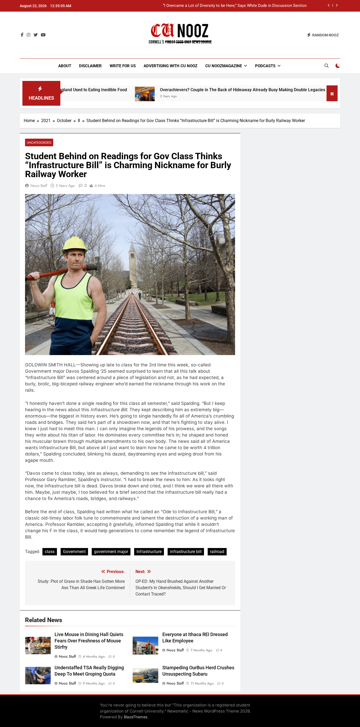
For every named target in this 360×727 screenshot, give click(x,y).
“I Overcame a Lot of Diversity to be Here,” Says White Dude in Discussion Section (235, 6)
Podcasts (265, 66)
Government (74, 551)
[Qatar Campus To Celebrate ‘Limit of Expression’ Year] (320, 96)
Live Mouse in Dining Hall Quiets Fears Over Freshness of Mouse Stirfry (89, 641)
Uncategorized (39, 142)
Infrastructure (149, 551)
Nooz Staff (39, 185)
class (50, 551)
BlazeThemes (136, 717)
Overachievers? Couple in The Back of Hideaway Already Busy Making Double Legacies (220, 89)
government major (111, 551)
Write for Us (123, 66)
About (64, 66)
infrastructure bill (186, 551)
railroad (217, 551)
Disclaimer (90, 66)
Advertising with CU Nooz (170, 66)
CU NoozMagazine (223, 66)
